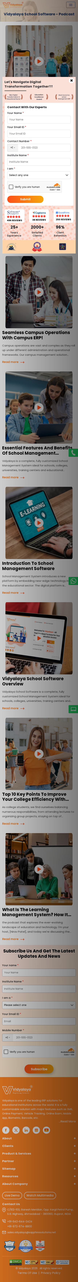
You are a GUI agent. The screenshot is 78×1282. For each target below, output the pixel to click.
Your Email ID (16, 127)
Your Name (15, 113)
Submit (25, 199)
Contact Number (19, 141)
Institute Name (18, 155)
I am (11, 168)
